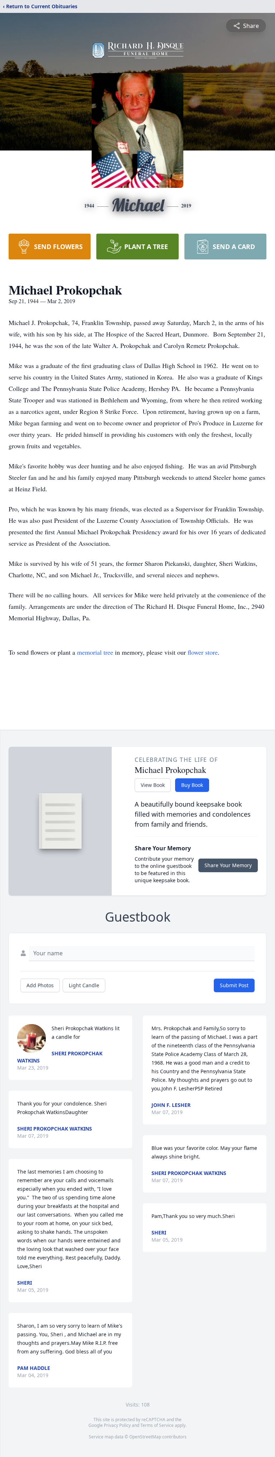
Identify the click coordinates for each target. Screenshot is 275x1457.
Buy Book (192, 785)
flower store (203, 652)
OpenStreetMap (145, 1437)
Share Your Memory (228, 865)
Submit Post (234, 985)
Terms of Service (157, 1425)
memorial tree (95, 652)
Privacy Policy (117, 1425)
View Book (153, 785)
